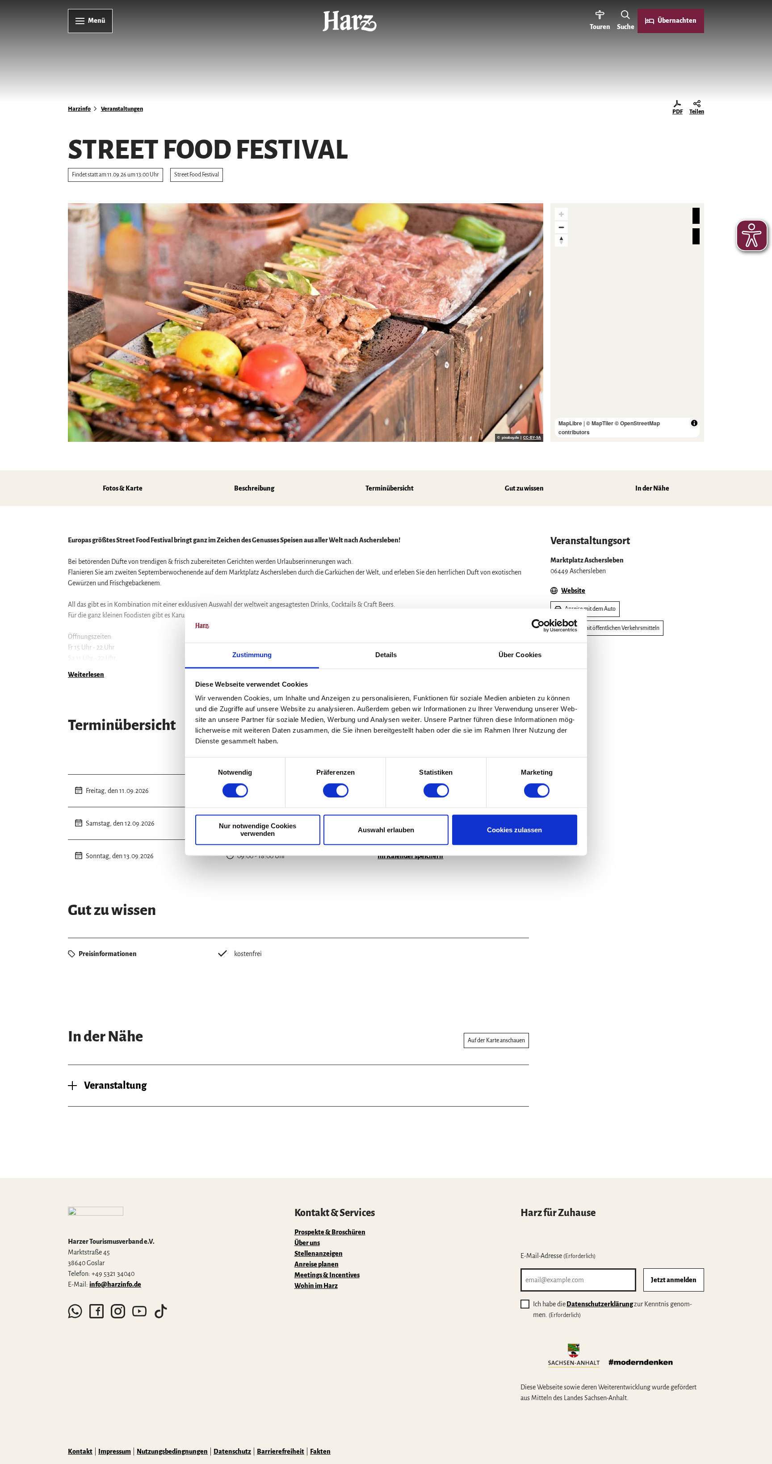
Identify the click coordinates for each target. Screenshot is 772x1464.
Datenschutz (232, 1451)
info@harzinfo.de (115, 1284)
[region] (627, 322)
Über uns (307, 1242)
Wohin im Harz (316, 1285)
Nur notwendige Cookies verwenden (257, 830)
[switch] (335, 790)
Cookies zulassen (514, 830)
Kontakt (80, 1451)
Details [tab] (386, 655)
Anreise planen (316, 1264)
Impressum (114, 1451)
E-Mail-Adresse (558, 1255)
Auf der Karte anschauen (496, 1040)
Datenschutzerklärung (599, 1304)
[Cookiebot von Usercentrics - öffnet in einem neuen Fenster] (538, 625)
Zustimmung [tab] (252, 655)
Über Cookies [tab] (520, 655)
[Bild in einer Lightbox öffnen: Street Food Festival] (305, 322)
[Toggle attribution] (694, 423)
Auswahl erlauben (386, 830)
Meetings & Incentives (327, 1275)
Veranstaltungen (122, 109)
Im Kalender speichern (410, 856)
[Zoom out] (561, 227)
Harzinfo (79, 109)
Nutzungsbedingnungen (172, 1451)
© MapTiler (599, 423)
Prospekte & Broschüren (329, 1232)
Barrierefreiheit (280, 1451)
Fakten (320, 1451)
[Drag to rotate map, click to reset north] (561, 240)
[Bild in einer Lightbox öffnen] (95, 1218)
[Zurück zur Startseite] (349, 21)
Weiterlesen (86, 674)
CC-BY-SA (532, 438)
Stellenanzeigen (318, 1253)
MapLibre (570, 423)
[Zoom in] (561, 214)
